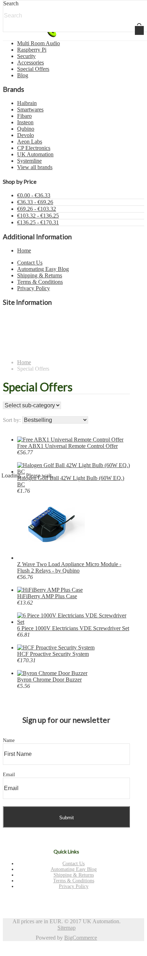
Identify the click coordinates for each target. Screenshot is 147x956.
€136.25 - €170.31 (38, 222)
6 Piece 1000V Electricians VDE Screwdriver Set (73, 628)
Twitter (36, 901)
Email (9, 774)
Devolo (25, 135)
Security (26, 56)
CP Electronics (33, 148)
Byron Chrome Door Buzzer (49, 679)
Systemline (29, 161)
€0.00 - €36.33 (33, 195)
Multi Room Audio (38, 43)
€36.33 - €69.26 (35, 202)
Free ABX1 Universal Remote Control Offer (67, 446)
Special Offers (33, 69)
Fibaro (24, 116)
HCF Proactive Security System (53, 654)
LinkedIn (78, 901)
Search (11, 3)
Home (24, 250)
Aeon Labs (29, 142)
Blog (22, 75)
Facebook (50, 901)
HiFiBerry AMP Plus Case (47, 596)
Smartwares (30, 109)
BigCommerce (80, 938)
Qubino (25, 129)
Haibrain (27, 103)
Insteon (25, 122)
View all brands (34, 167)
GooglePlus (64, 901)
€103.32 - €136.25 (38, 216)
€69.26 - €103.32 (36, 209)
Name (9, 740)
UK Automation (35, 154)
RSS (92, 901)
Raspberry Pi (31, 50)
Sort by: (12, 420)
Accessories (30, 62)
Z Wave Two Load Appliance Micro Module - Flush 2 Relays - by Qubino (69, 567)
